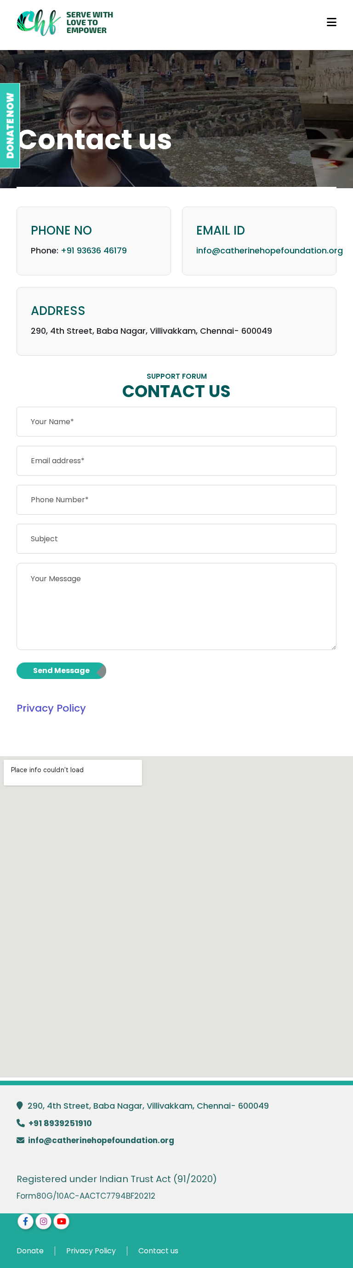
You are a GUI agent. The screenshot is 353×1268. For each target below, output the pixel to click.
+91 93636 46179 (94, 250)
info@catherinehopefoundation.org (269, 250)
